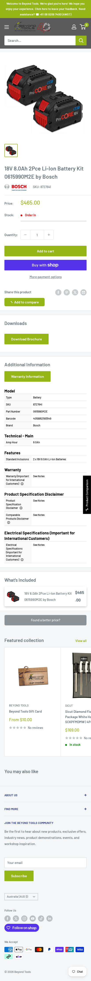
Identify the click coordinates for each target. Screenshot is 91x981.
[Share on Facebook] (58, 292)
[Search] (81, 40)
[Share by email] (83, 292)
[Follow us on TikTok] (41, 918)
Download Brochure (26, 339)
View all (81, 641)
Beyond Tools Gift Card (25, 711)
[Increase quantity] (48, 234)
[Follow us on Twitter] (16, 918)
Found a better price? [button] (45, 620)
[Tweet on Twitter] (75, 292)
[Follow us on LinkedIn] (49, 918)
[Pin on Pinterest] (67, 292)
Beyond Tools (19, 705)
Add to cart (45, 251)
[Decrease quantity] (25, 234)
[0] (83, 26)
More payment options (46, 277)
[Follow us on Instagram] (24, 918)
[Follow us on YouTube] (33, 918)
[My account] (74, 26)
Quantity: (11, 235)
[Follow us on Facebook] (7, 918)
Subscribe (19, 876)
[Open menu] (6, 27)
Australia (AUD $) (17, 896)
